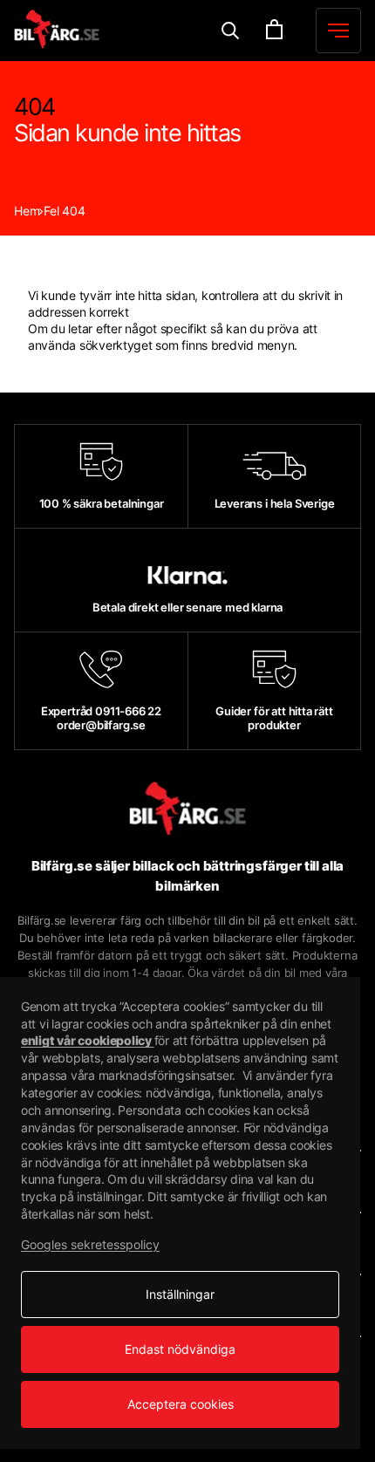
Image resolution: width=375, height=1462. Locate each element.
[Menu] (231, 31)
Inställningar (180, 1294)
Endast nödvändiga (180, 1349)
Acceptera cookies (180, 1404)
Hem (26, 210)
